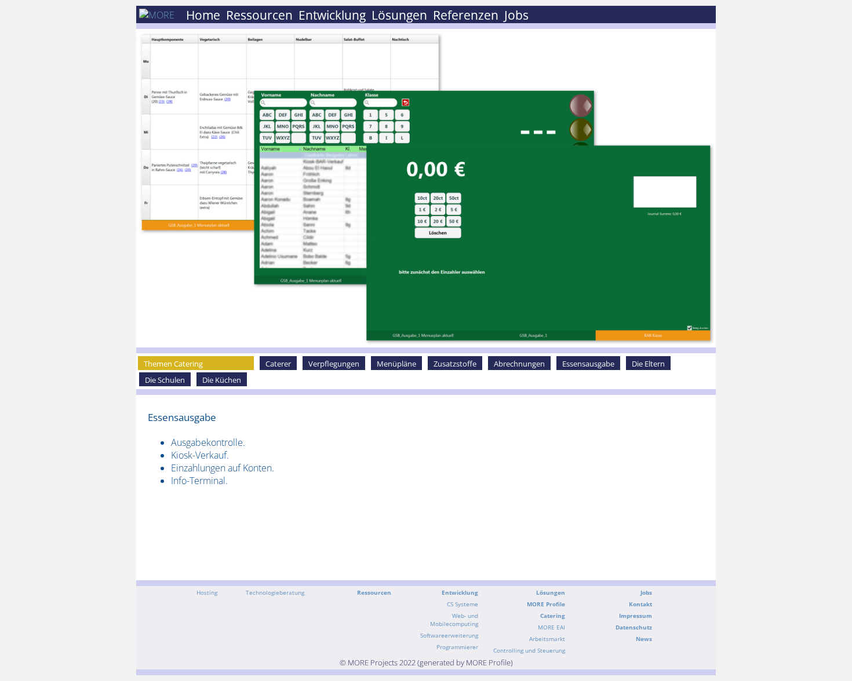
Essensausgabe (588, 363)
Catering (552, 616)
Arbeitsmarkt (547, 639)
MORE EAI (551, 627)
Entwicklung (332, 15)
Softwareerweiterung (449, 635)
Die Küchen (221, 380)
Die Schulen (165, 380)
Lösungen (399, 15)
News (644, 639)
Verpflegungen (333, 363)
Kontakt (640, 604)
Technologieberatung (275, 592)
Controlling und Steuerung (529, 650)
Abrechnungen (519, 363)
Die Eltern (648, 363)
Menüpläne (396, 363)
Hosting (206, 592)
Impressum (635, 616)
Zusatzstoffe (455, 363)
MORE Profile (546, 604)
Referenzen (465, 15)
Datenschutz (634, 627)
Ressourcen (259, 15)
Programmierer (457, 647)
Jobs (516, 15)
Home (203, 15)
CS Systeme (462, 604)
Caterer (278, 363)
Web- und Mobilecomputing (454, 620)
